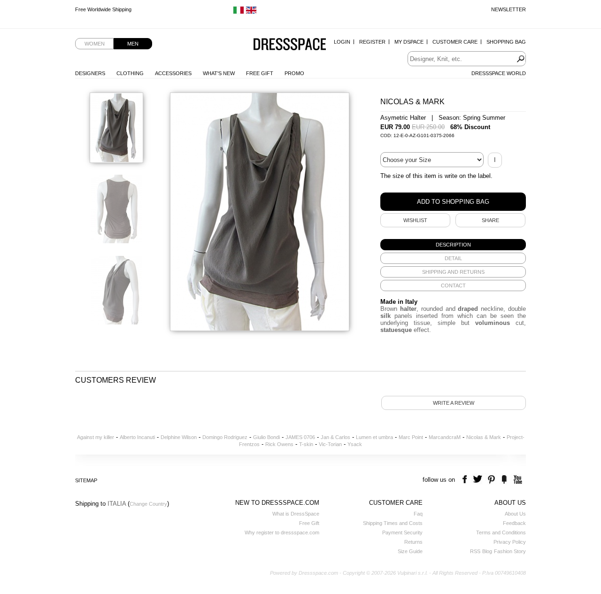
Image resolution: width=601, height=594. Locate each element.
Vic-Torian (330, 444)
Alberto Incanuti (137, 437)
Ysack (354, 444)
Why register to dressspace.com (282, 532)
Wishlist (415, 220)
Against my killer (95, 437)
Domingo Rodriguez (224, 437)
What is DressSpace (295, 514)
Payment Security (402, 532)
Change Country (148, 504)
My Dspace (409, 42)
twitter (478, 479)
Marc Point (411, 437)
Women (95, 43)
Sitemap (86, 480)
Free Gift (259, 73)
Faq (418, 514)
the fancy (504, 479)
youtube (516, 479)
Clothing (130, 73)
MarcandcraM (445, 437)
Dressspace (290, 45)
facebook (466, 479)
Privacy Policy (509, 542)
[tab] (453, 244)
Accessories (173, 73)
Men (133, 43)
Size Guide (410, 551)
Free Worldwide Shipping (103, 9)
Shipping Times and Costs (393, 523)
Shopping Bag (506, 42)
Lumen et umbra (374, 437)
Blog (487, 551)
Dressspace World (498, 73)
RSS (475, 551)
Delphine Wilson (179, 437)
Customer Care (455, 42)
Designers (90, 73)
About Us (515, 514)
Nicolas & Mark (483, 437)
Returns (413, 542)
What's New (219, 73)
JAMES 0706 (300, 437)
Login (342, 42)
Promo (294, 73)
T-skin (306, 444)
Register (372, 42)
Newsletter (508, 9)
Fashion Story (510, 551)
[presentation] (453, 244)
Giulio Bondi (266, 437)
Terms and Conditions (501, 532)
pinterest (491, 479)
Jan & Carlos (335, 437)
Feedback (514, 523)
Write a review (453, 403)
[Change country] (238, 12)
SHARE (490, 220)
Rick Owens (279, 444)
